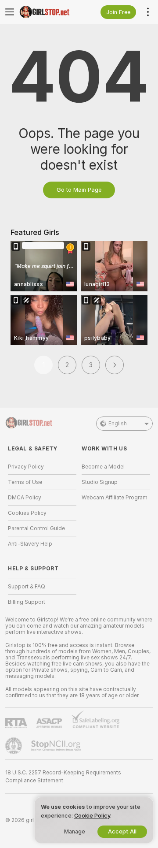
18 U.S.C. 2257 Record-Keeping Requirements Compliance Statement (63, 777)
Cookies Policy (27, 513)
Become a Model (103, 467)
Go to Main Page (79, 189)
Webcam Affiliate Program (114, 498)
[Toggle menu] (9, 12)
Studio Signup (100, 482)
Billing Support (26, 602)
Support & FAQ (26, 587)
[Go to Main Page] (49, 12)
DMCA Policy (24, 498)
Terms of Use (25, 482)
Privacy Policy (26, 467)
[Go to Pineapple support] (14, 745)
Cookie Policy (92, 815)
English (117, 423)
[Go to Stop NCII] (57, 745)
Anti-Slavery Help (30, 544)
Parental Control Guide (36, 528)
